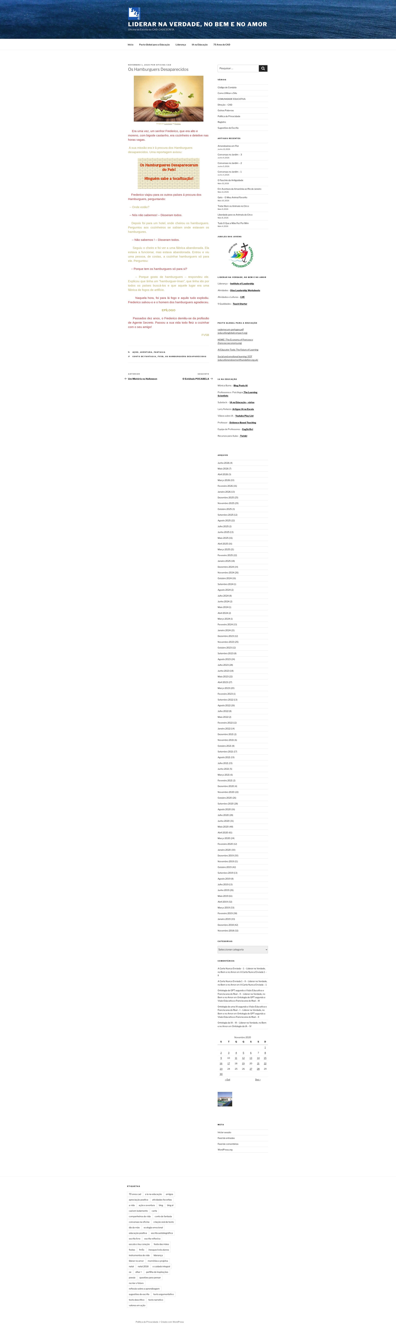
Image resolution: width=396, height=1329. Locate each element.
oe (130, 1272)
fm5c (141, 1249)
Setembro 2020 (226, 803)
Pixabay (177, 124)
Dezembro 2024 (226, 566)
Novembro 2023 (226, 642)
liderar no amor (136, 1260)
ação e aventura (147, 1205)
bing (161, 1205)
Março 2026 (224, 480)
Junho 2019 (223, 890)
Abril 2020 (223, 832)
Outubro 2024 (225, 578)
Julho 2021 (223, 763)
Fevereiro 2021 (225, 780)
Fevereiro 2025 (225, 555)
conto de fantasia (144, 356)
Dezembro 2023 (226, 636)
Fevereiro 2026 (225, 486)
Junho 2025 (223, 532)
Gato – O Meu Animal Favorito (232, 197)
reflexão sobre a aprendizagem (144, 1288)
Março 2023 (224, 688)
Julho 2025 (223, 526)
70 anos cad (135, 1194)
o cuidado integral (161, 1266)
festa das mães (161, 1244)
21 (258, 1063)
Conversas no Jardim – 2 (230, 163)
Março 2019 (224, 907)
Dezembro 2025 (226, 497)
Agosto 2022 (224, 705)
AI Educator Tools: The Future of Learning (238, 349)
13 (251, 1058)
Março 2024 (224, 618)
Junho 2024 (223, 601)
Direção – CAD (225, 104)
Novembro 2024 (226, 572)
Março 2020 (224, 838)
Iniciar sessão (224, 1132)
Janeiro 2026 (224, 491)
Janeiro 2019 (224, 919)
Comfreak (168, 124)
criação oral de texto (163, 1222)
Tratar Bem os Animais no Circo (233, 206)
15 (265, 1058)
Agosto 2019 (224, 878)
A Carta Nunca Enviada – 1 (253, 984)
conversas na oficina (139, 1222)
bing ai (170, 1205)
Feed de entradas (226, 1138)
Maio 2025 (223, 538)
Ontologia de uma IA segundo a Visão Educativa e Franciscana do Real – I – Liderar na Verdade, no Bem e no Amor (242, 1010)
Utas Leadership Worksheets (245, 290)
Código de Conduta (227, 87)
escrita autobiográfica (162, 1233)
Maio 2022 (223, 717)
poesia (132, 1277)
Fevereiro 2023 (225, 693)
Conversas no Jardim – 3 (230, 154)
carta (154, 1210)
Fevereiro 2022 (225, 722)
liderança (158, 1255)
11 (236, 1058)
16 (221, 1063)
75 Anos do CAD (221, 44)
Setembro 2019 (225, 872)
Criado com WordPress (172, 1322)
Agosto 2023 (224, 659)
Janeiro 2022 (224, 728)
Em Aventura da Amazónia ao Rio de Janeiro (239, 189)
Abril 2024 (223, 613)
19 (243, 1063)
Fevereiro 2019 (225, 913)
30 (221, 1074)
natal (131, 1266)
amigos (169, 1194)
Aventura (146, 352)
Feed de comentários (228, 1144)
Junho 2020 (224, 821)
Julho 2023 (223, 665)
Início (130, 44)
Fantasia (160, 352)
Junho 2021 (223, 769)
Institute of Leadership (242, 283)
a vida (132, 1205)
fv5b (161, 356)
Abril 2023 (223, 682)
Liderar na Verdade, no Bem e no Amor (197, 24)
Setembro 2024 (225, 584)
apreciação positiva (138, 1199)
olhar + (138, 1272)
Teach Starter (240, 303)
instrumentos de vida (139, 1255)
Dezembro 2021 (226, 734)
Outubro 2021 (224, 746)
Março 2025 (224, 549)
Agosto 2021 (224, 757)
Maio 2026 (223, 468)
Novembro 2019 (226, 861)
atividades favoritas (162, 1199)
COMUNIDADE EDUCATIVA (231, 99)
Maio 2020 (223, 826)
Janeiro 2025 (224, 561)
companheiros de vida (140, 1216)
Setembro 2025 (225, 514)
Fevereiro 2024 (225, 624)
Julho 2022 (223, 711)
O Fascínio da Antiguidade (230, 180)
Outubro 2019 (225, 867)
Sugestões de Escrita (228, 128)
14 (258, 1058)
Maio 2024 (223, 607)
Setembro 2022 (225, 699)
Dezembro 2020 (226, 786)
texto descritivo (136, 1299)
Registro (222, 122)
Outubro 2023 (225, 647)
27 (251, 1068)
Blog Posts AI (241, 385)
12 (243, 1058)
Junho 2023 (223, 670)
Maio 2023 (223, 676)
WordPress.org (225, 1149)
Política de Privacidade (229, 116)
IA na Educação (200, 44)
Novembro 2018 (226, 930)
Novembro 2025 (226, 503)
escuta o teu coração (139, 1244)
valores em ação (137, 1305)
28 (258, 1068)
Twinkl (243, 436)
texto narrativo (155, 1299)
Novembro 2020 (226, 792)
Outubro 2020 (225, 797)
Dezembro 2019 (226, 855)
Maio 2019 (223, 896)
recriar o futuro (136, 1283)
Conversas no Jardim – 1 (230, 171)
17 (229, 1063)
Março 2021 (224, 774)
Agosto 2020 (224, 809)
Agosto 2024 (224, 590)
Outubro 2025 (225, 509)
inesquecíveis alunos (158, 1249)
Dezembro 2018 (226, 925)
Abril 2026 (223, 474)
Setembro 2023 (225, 653)
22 (265, 1063)
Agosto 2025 (224, 520)
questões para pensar (150, 1277)
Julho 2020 (223, 815)
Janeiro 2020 (224, 849)
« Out (227, 1079)
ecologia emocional (153, 1227)
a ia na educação (153, 1194)
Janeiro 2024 (224, 630)
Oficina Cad (163, 65)
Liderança (181, 44)
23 (221, 1068)
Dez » (257, 1079)
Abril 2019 (223, 901)
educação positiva (138, 1233)
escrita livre (134, 1238)
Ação (135, 352)
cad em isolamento (138, 1210)
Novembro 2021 (226, 740)
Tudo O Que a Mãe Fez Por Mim (233, 223)
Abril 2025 (223, 543)
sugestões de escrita (139, 1294)
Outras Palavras (226, 110)
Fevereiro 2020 (225, 844)
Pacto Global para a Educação (154, 44)
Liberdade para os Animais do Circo (235, 214)
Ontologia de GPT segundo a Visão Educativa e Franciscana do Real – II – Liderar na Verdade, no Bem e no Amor (241, 994)
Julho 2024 (223, 595)
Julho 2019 (223, 884)
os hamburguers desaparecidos (186, 356)
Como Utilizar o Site (227, 93)
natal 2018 (143, 1266)
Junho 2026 (223, 463)
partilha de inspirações (157, 1272)
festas (132, 1249)
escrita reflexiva (152, 1238)
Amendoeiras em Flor (228, 146)
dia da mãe (134, 1227)
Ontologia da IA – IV (242, 1026)
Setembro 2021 (225, 751)
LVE (242, 297)
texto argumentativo (163, 1294)
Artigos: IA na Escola (243, 409)
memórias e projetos (158, 1260)
